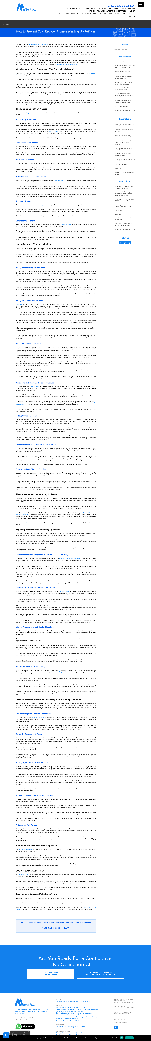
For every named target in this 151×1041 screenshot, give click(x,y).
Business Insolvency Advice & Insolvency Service (71, 1007)
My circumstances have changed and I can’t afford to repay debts (124, 95)
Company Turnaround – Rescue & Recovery (70, 1011)
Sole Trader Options (121, 165)
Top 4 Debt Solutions (121, 106)
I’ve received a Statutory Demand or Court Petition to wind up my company (123, 193)
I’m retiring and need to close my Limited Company (124, 187)
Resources (59, 1027)
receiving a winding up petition (38, 44)
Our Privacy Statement (69, 1033)
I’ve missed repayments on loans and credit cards (123, 83)
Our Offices (80, 1001)
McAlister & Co (23, 875)
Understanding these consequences (27, 523)
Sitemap (58, 1033)
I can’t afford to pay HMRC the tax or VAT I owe (124, 125)
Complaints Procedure (88, 1033)
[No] (148, 1038)
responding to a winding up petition (66, 64)
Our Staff (73, 1001)
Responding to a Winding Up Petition (67, 1020)
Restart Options (120, 210)
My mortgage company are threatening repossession (123, 101)
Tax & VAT (118, 168)
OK (122, 1038)
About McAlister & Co (63, 1001)
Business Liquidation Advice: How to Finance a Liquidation (75, 1013)
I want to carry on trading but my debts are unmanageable (124, 149)
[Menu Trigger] (141, 4)
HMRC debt (35, 387)
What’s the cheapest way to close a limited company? (123, 224)
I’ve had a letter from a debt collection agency (123, 77)
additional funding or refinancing (60, 672)
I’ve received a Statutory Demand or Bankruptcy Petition (124, 136)
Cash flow (19, 304)
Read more (129, 1038)
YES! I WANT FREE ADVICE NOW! (50, 974)
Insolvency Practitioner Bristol (76, 1015)
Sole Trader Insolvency (90, 1009)
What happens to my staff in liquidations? (123, 219)
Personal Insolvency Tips (122, 62)
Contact (87, 1001)
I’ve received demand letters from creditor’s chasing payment (124, 142)
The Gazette (59, 180)
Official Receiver (66, 225)
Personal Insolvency (62, 1009)
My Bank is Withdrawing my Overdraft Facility (123, 154)
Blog (65, 1027)
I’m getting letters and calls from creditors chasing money (125, 66)
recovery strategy (38, 717)
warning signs (53, 131)
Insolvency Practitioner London (66, 1017)
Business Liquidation (76, 1009)
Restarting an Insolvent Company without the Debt (123, 205)
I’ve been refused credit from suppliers (124, 130)
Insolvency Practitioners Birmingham (87, 1017)
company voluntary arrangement (70, 558)
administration (64, 591)
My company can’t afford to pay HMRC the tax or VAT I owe (124, 200)
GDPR (78, 1033)
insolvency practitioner (25, 849)
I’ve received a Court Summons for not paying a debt (124, 88)
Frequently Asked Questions (76, 1027)
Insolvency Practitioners (26, 7)
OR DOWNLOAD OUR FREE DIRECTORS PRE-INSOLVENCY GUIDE (100, 974)
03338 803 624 (125, 6)
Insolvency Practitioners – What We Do (125, 111)
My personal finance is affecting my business (125, 160)
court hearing (38, 205)
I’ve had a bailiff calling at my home (124, 72)
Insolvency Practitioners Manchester (67, 1018)
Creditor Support (61, 1015)
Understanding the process (24, 113)
